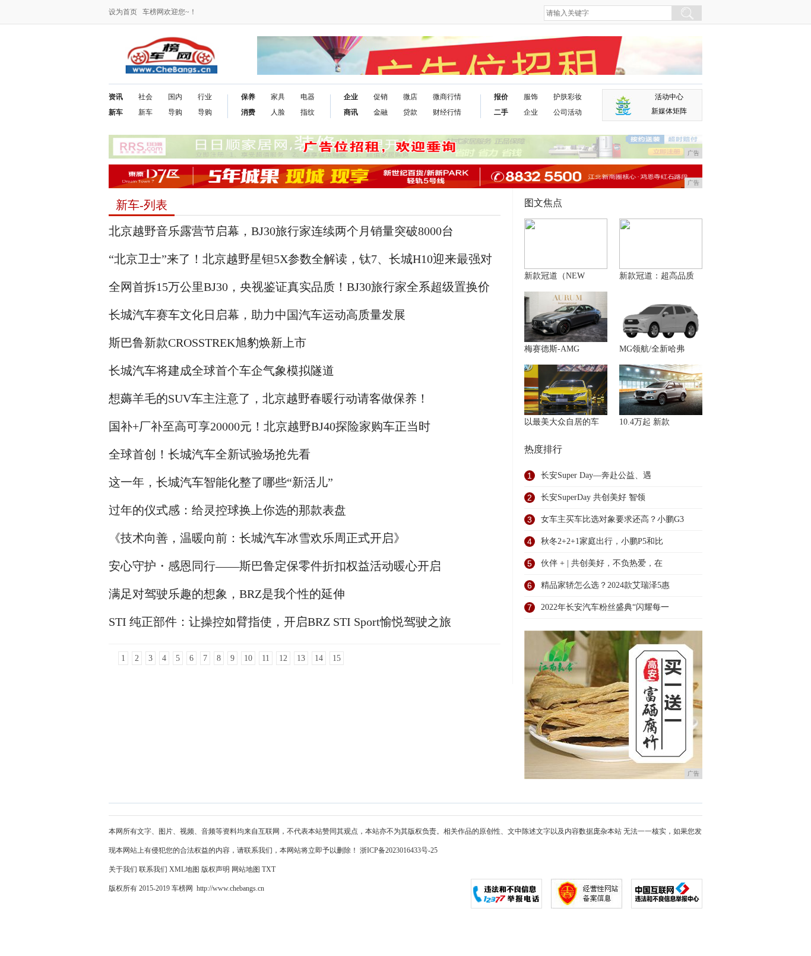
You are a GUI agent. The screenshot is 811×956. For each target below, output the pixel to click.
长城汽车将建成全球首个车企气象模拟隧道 (221, 370)
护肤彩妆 (567, 97)
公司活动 (567, 112)
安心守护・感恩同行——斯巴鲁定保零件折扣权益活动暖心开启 (275, 565)
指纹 (307, 112)
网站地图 (246, 869)
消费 (248, 112)
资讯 (116, 97)
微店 (410, 97)
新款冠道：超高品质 (656, 275)
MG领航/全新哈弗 (652, 348)
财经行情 (447, 112)
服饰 (531, 97)
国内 (175, 97)
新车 (116, 112)
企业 (351, 97)
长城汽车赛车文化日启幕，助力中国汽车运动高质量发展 (257, 314)
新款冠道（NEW (554, 275)
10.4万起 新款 (644, 421)
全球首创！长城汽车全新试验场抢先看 (210, 454)
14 (319, 658)
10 (248, 658)
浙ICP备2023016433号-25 (399, 850)
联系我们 (153, 869)
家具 (278, 97)
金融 (380, 112)
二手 (501, 112)
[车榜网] (171, 45)
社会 (145, 97)
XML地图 (184, 869)
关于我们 (123, 869)
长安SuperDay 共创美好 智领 (593, 497)
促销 (380, 97)
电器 (307, 97)
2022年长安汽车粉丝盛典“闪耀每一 (605, 607)
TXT (268, 869)
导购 (175, 112)
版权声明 (215, 869)
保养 (248, 97)
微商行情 (447, 97)
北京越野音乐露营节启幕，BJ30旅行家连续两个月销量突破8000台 (281, 231)
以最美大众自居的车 (561, 421)
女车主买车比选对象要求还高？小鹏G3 (612, 519)
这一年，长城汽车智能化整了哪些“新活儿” (221, 482)
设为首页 (123, 12)
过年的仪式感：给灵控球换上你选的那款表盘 (227, 510)
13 (301, 658)
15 (336, 658)
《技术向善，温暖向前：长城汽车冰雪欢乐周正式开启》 (257, 538)
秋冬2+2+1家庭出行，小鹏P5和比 (602, 541)
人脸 (278, 112)
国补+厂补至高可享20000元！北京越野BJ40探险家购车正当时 (269, 426)
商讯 (351, 112)
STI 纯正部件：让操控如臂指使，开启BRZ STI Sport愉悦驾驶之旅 (280, 621)
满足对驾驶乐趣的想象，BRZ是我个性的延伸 (227, 593)
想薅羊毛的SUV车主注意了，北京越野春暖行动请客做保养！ (269, 398)
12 (283, 658)
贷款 (410, 112)
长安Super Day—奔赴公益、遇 (596, 475)
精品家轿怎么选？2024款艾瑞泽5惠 (605, 585)
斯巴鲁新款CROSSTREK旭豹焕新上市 (207, 342)
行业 (205, 97)
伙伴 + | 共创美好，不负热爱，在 (602, 563)
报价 (501, 97)
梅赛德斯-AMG (551, 348)
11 (266, 658)
